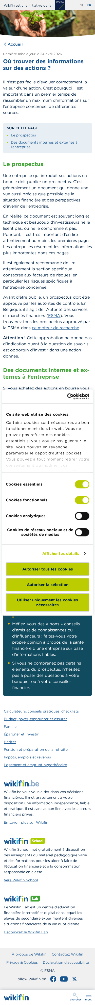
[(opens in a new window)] (60, 5)
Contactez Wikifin (67, 954)
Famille (10, 726)
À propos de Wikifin (29, 954)
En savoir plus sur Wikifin (26, 822)
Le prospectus (23, 135)
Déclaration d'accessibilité (66, 962)
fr (89, 5)
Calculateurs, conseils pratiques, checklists (41, 711)
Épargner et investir (21, 734)
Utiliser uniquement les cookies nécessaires (47, 602)
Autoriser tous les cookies (47, 569)
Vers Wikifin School (21, 880)
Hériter (10, 742)
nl (82, 5)
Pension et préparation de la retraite (36, 749)
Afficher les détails (61, 553)
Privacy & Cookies (22, 962)
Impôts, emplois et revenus (27, 757)
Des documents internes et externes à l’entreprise (44, 144)
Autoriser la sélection (47, 584)
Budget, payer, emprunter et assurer (35, 719)
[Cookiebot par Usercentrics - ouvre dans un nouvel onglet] (67, 396)
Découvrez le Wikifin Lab (26, 932)
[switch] (82, 500)
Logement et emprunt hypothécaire (35, 764)
